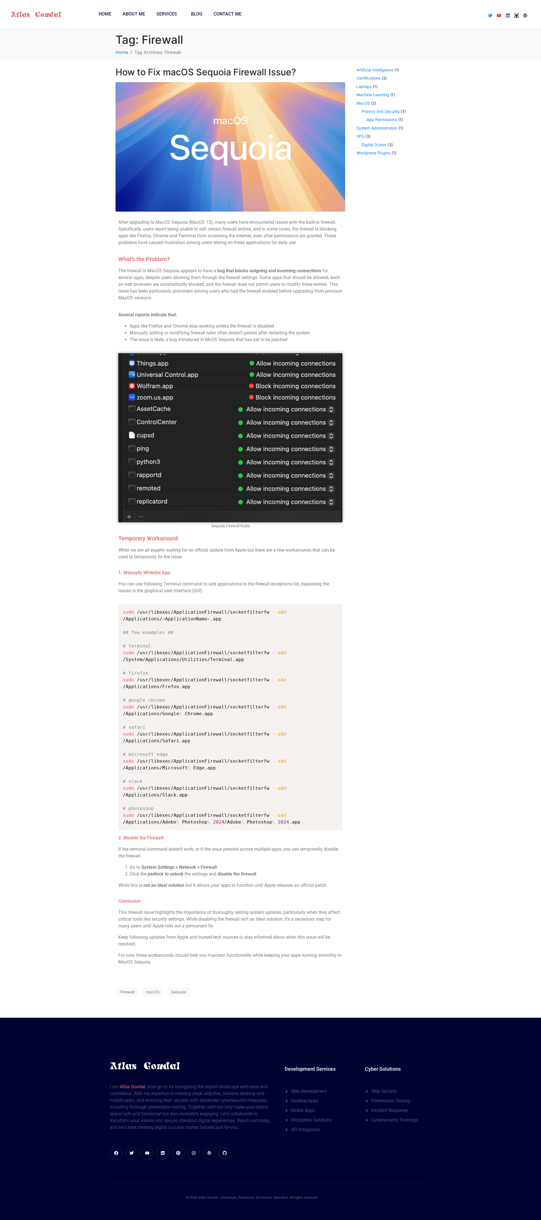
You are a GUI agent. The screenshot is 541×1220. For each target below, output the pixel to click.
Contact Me (227, 14)
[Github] (516, 15)
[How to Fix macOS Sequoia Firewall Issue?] (230, 146)
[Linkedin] (507, 15)
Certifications (368, 78)
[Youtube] (499, 15)
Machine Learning (372, 94)
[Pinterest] (178, 1153)
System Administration (377, 128)
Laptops (364, 86)
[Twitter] (490, 15)
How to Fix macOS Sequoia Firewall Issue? (206, 72)
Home (105, 14)
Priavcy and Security (381, 111)
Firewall (127, 991)
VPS (360, 136)
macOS (152, 991)
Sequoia (178, 991)
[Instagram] (193, 1153)
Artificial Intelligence (374, 69)
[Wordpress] (525, 15)
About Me (134, 14)
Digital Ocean (374, 144)
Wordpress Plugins (373, 152)
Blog (196, 14)
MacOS (363, 103)
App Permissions (382, 119)
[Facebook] (116, 1153)
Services (166, 14)
